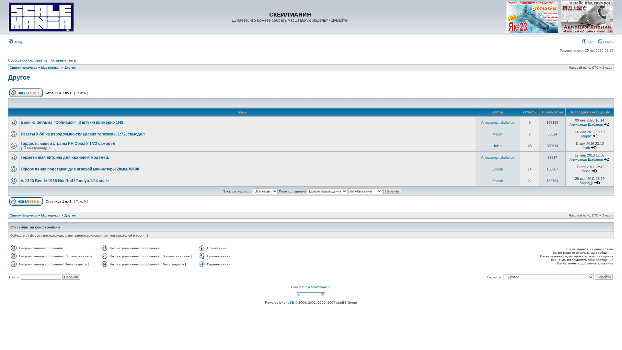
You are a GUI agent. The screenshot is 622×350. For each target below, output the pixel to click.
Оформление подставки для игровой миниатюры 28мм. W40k (80, 169)
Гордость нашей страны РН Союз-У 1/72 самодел (68, 143)
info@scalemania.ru (316, 287)
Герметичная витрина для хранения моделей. (65, 157)
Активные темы (63, 60)
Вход (17, 42)
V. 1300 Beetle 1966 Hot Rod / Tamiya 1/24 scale (65, 181)
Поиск (607, 42)
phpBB (289, 302)
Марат (497, 134)
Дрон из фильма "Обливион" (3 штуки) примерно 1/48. (72, 122)
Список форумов (23, 67)
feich (497, 146)
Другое (70, 67)
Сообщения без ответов (28, 60)
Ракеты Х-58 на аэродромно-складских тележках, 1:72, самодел (83, 134)
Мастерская (51, 67)
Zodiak (497, 169)
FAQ (590, 42)
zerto (586, 171)
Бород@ (586, 183)
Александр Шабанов (497, 122)
